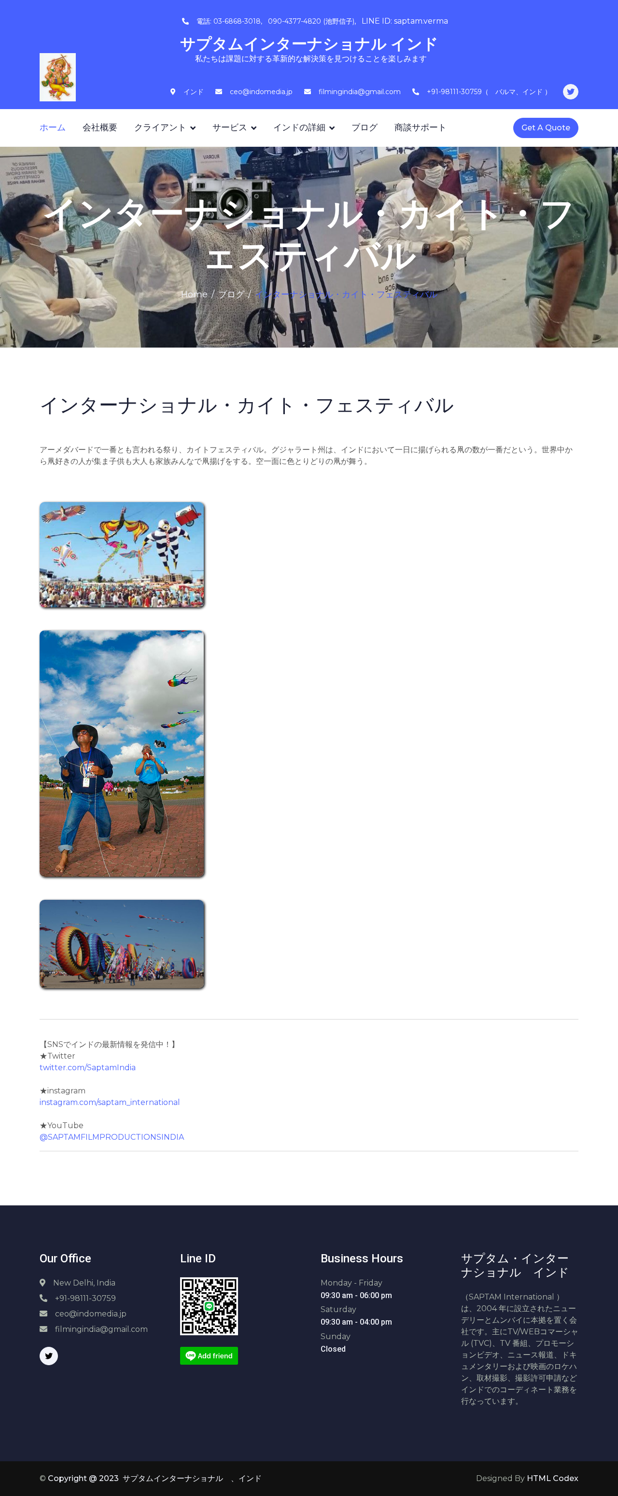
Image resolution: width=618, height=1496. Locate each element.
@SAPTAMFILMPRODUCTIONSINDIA (112, 1137)
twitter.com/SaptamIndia (88, 1067)
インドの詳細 (299, 127)
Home (194, 294)
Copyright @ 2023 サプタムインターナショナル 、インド (155, 1478)
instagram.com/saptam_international (110, 1102)
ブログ (364, 127)
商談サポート (420, 127)
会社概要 (100, 127)
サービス (229, 127)
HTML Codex (552, 1478)
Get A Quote (545, 127)
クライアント (160, 127)
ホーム (53, 127)
